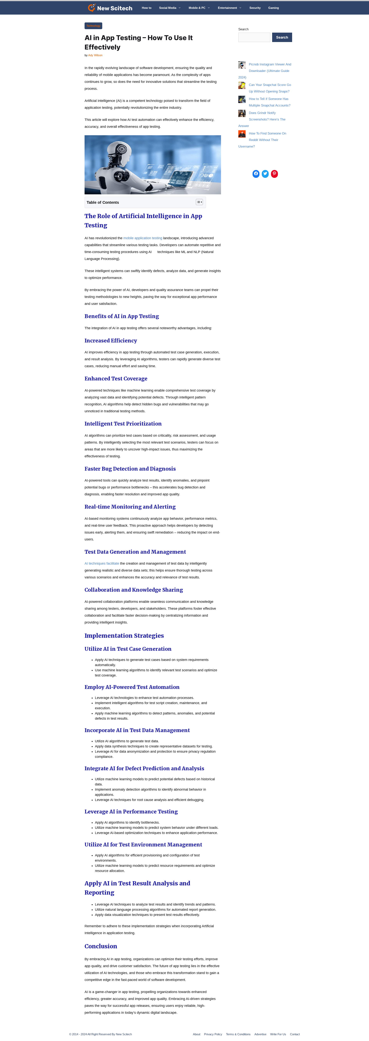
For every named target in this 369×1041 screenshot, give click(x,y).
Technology (93, 25)
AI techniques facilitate (102, 563)
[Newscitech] (111, 8)
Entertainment (227, 7)
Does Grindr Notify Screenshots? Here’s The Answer (261, 119)
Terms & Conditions (238, 1034)
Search (243, 29)
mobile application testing (142, 238)
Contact (295, 1034)
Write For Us (278, 1034)
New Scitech (124, 1034)
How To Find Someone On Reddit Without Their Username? (262, 140)
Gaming (273, 7)
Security (255, 7)
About (196, 1034)
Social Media (167, 7)
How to (146, 7)
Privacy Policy (213, 1034)
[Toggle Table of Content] (197, 202)
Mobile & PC (197, 7)
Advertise (260, 1034)
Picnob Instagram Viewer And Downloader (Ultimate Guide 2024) (264, 71)
